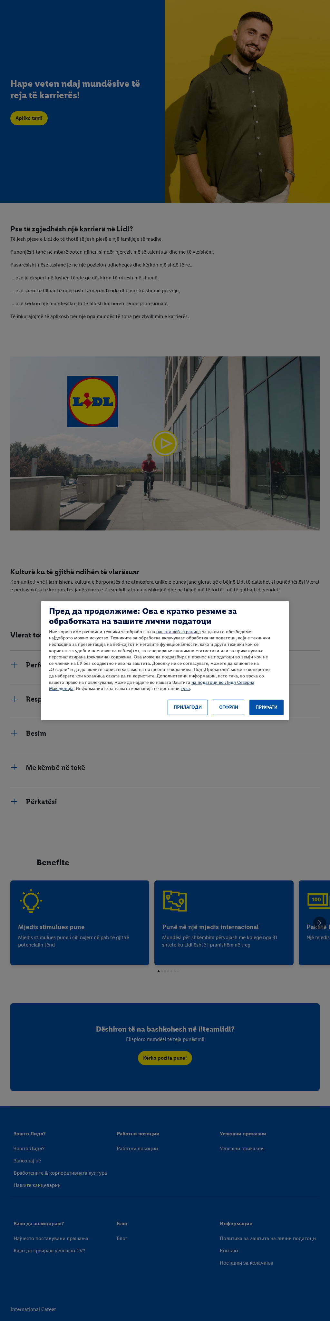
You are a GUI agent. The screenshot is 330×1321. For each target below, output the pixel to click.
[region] (165, 660)
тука (185, 688)
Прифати (266, 707)
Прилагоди (188, 707)
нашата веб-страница (178, 632)
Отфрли (228, 707)
